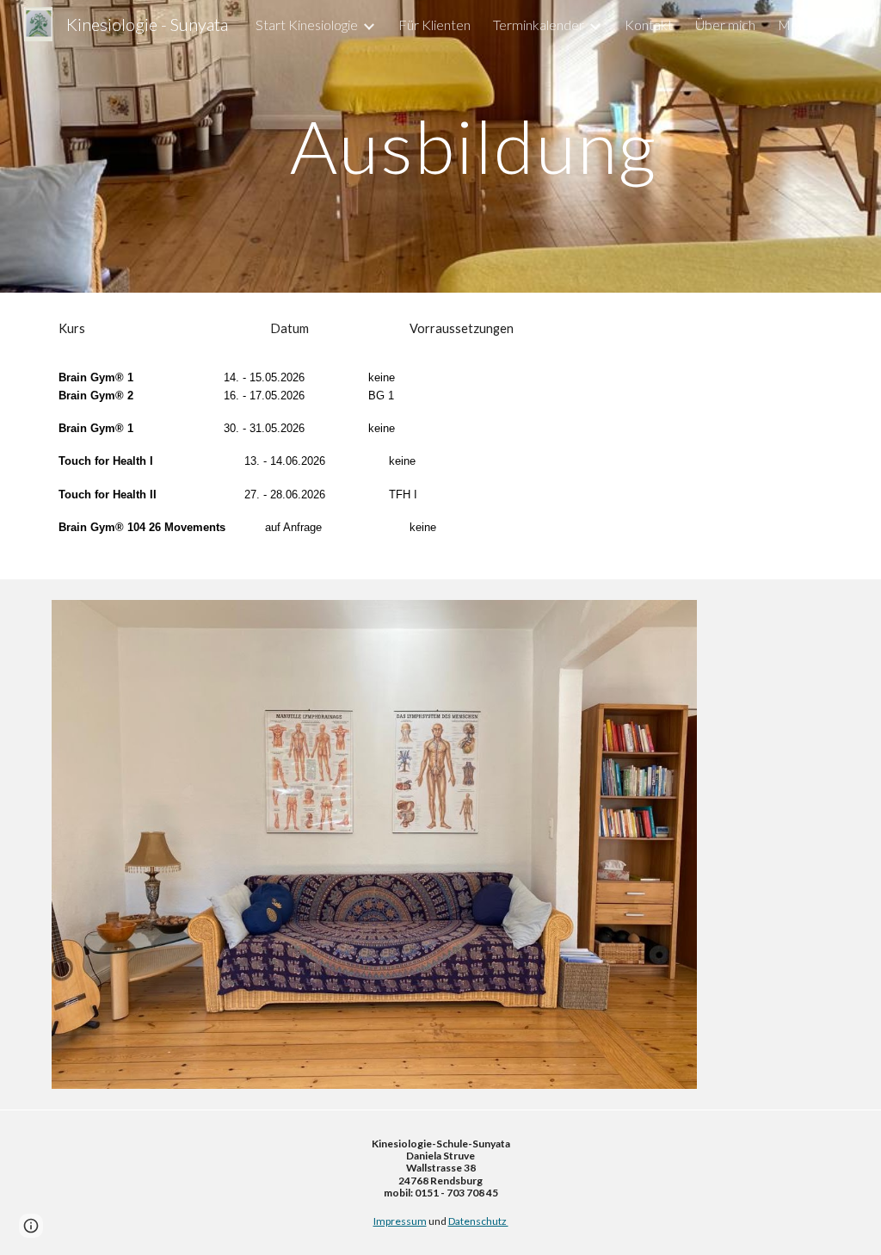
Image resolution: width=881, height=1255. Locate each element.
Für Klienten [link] (434, 24)
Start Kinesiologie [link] (307, 24)
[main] (473, 145)
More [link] (794, 24)
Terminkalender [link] (538, 24)
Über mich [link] (725, 24)
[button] (860, 24)
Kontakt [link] (649, 24)
